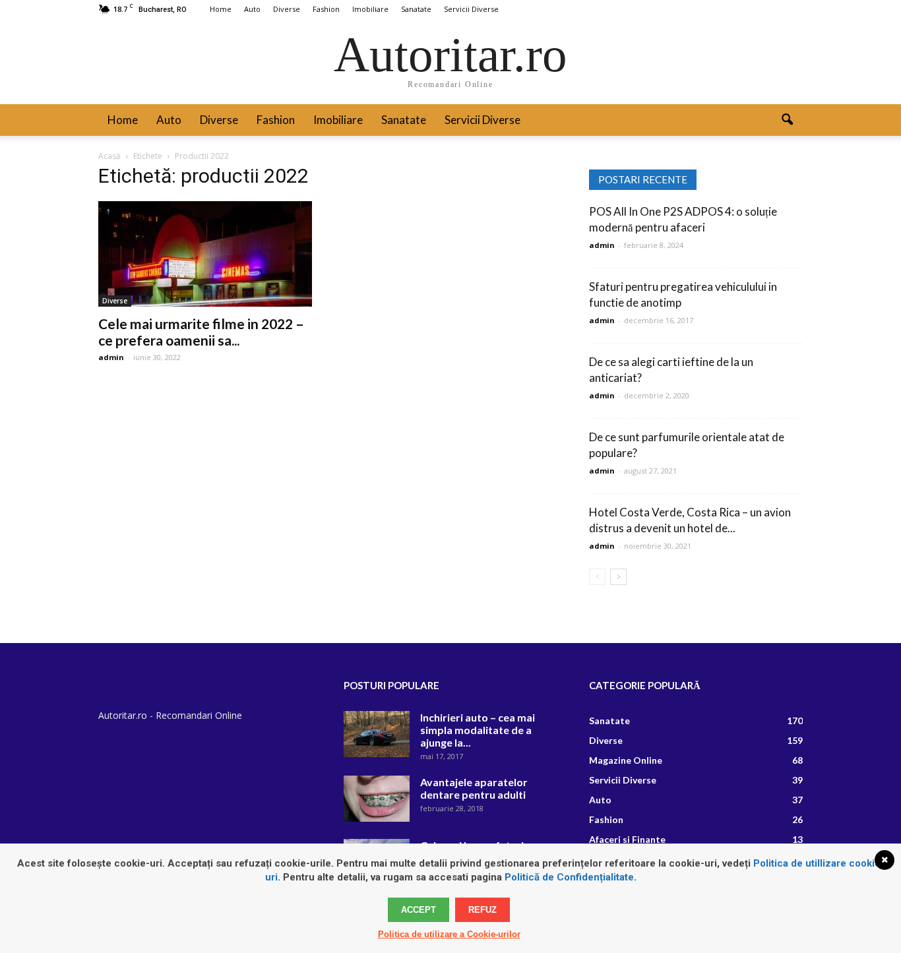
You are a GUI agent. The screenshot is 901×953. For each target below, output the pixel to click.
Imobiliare (370, 9)
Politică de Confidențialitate (569, 877)
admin (111, 357)
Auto (252, 9)
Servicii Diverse (471, 9)
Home (221, 9)
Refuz (482, 910)
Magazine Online (625, 760)
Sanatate (416, 9)
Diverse (286, 9)
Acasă (109, 156)
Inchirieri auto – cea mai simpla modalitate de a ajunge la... (477, 730)
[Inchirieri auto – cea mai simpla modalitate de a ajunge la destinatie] (377, 734)
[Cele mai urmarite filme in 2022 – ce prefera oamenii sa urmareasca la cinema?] (205, 254)
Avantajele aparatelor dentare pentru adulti (474, 788)
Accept (418, 910)
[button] (787, 120)
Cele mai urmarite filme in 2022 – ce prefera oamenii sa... (201, 331)
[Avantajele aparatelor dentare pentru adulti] (377, 799)
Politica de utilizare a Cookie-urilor (449, 934)
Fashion (326, 9)
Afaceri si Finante (627, 839)
